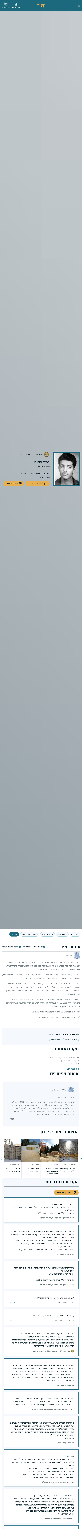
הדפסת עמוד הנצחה (10, 947)
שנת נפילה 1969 (71, 1039)
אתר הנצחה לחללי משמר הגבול (32, 1170)
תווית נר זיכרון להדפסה (32, 947)
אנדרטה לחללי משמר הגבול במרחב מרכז (12, 1170)
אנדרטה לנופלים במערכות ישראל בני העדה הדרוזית (50, 1171)
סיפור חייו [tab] (75, 934)
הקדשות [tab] (14, 934)
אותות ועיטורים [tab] (47, 934)
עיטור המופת (55, 1039)
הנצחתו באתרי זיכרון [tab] (29, 934)
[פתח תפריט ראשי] (78, 5)
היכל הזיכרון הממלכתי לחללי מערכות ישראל (68, 1170)
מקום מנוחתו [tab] (62, 934)
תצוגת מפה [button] (70, 1069)
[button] (13, 483)
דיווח (11, 1303)
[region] (40, 1158)
